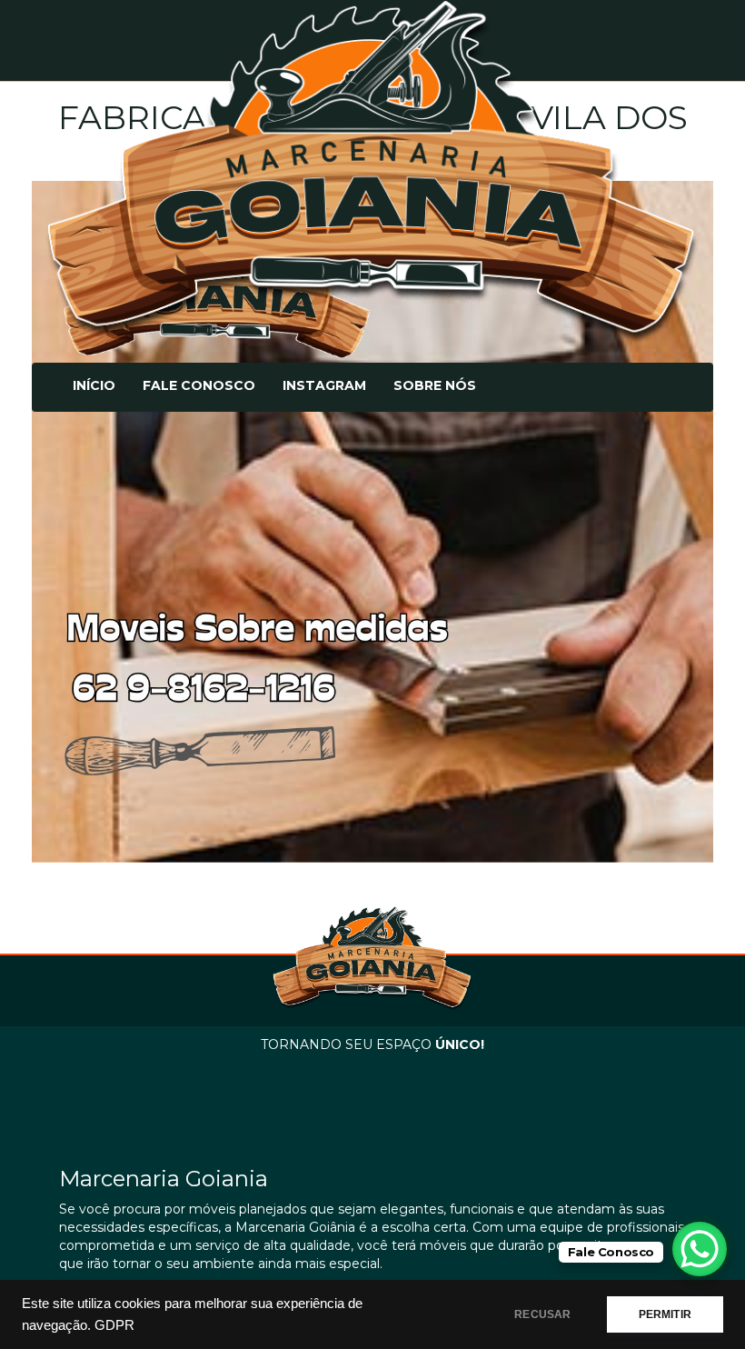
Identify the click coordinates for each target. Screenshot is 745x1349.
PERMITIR (665, 1314)
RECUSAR (542, 1314)
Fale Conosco (199, 385)
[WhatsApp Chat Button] (699, 1249)
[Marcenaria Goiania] (372, 172)
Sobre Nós (434, 385)
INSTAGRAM (324, 385)
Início (94, 385)
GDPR (114, 1325)
